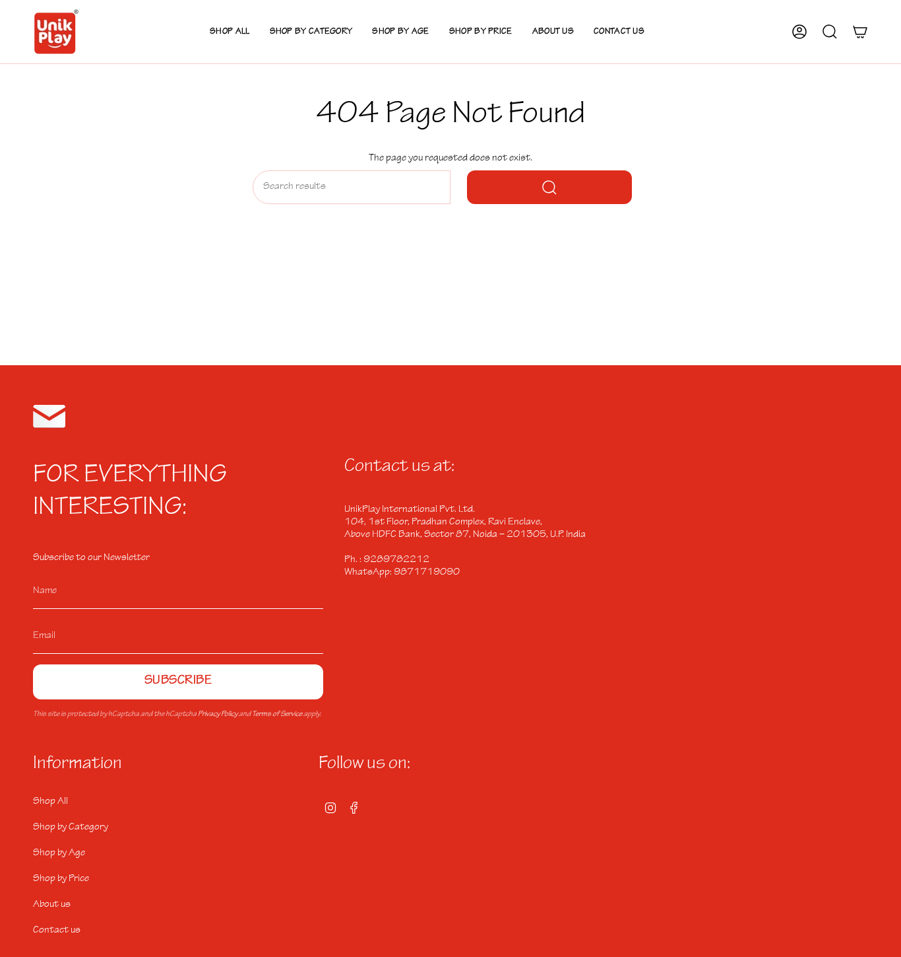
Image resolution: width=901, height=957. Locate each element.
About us (52, 905)
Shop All (50, 802)
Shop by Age (59, 853)
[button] (311, 32)
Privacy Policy (217, 715)
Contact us (56, 930)
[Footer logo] (49, 417)
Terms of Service (277, 715)
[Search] (549, 187)
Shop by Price (61, 879)
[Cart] (860, 31)
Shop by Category (70, 827)
